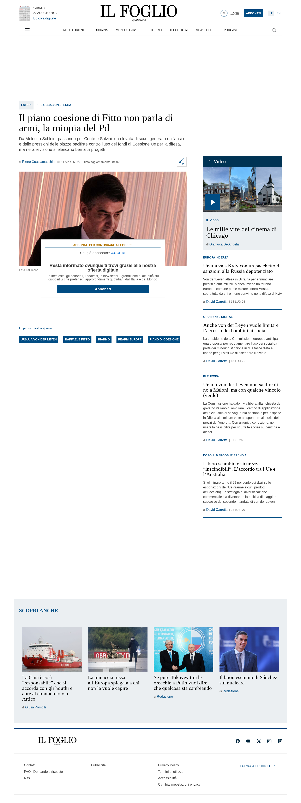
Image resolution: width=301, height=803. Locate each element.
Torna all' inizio (255, 766)
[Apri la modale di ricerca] (274, 30)
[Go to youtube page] (248, 741)
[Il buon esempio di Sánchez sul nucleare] (249, 649)
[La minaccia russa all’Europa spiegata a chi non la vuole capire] (118, 649)
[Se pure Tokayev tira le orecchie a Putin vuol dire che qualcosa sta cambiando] (183, 649)
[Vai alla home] (139, 13)
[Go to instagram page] (269, 741)
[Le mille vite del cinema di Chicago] (242, 189)
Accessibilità (167, 778)
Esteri (26, 105)
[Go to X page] (259, 741)
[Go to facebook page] (238, 741)
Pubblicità (98, 765)
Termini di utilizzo (170, 771)
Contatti (29, 765)
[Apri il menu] (27, 30)
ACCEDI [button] (118, 253)
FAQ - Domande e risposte (43, 771)
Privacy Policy (168, 765)
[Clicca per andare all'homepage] (57, 741)
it (271, 13)
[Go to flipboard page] (280, 741)
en (279, 13)
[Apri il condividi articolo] (182, 162)
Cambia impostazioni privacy (179, 784)
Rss (27, 778)
